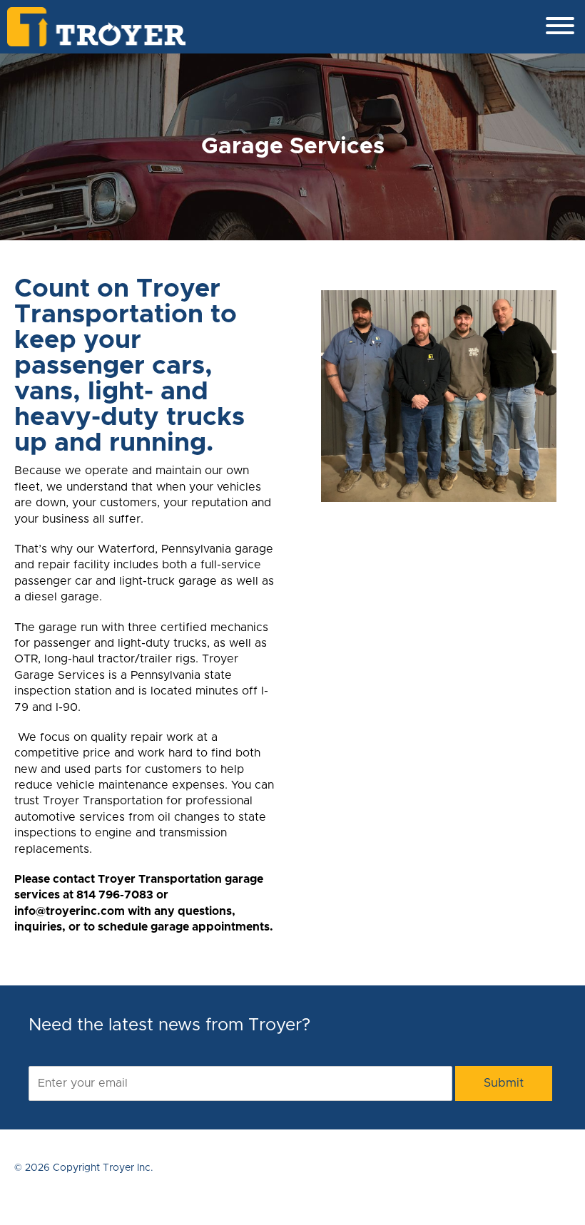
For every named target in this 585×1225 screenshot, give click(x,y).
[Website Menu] (560, 26)
